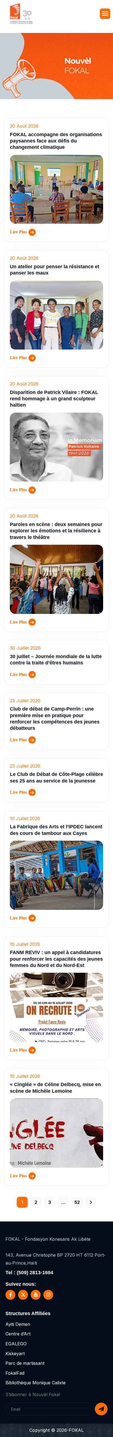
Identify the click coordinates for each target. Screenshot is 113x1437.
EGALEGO (16, 1343)
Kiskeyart (15, 1353)
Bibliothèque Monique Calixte (35, 1382)
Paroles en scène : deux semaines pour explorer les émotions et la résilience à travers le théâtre (56, 531)
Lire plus (18, 232)
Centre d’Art (17, 1334)
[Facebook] (10, 1295)
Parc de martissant (24, 1363)
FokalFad (14, 1373)
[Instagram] (48, 1295)
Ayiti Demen (17, 1324)
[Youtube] (36, 1295)
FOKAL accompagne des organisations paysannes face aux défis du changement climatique (56, 141)
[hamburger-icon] (105, 14)
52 (77, 1202)
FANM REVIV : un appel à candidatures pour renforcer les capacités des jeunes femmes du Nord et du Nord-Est (56, 959)
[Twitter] (23, 1295)
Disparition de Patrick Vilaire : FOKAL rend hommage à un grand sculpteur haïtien (54, 399)
